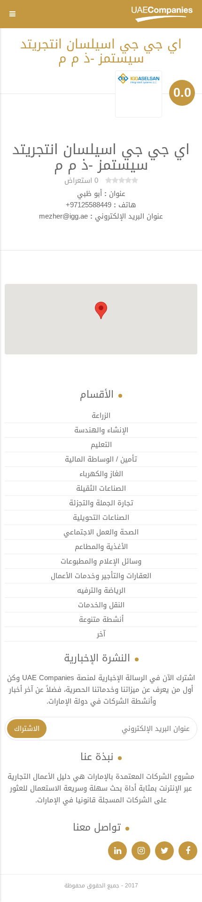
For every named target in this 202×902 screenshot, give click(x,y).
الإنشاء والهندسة (101, 430)
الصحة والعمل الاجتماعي (101, 532)
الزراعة (101, 415)
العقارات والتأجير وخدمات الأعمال (101, 575)
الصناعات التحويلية (101, 517)
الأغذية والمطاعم (101, 546)
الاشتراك (26, 728)
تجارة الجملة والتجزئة (101, 503)
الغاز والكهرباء (101, 473)
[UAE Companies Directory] (162, 15)
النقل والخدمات (101, 605)
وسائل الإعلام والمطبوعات (101, 561)
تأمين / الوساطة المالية (101, 459)
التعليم (101, 444)
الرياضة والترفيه (101, 590)
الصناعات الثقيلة (101, 488)
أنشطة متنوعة (101, 619)
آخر (101, 634)
